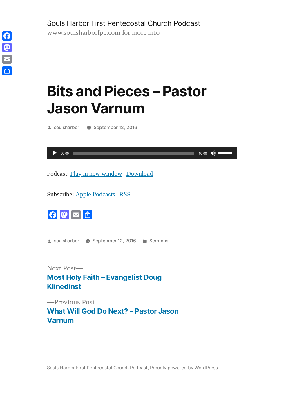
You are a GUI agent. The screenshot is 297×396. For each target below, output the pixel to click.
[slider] (226, 152)
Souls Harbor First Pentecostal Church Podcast (123, 23)
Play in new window (96, 174)
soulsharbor (66, 127)
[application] (142, 153)
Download (139, 174)
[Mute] (213, 153)
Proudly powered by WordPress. (184, 367)
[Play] (54, 153)
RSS (125, 194)
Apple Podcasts (95, 194)
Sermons (158, 241)
